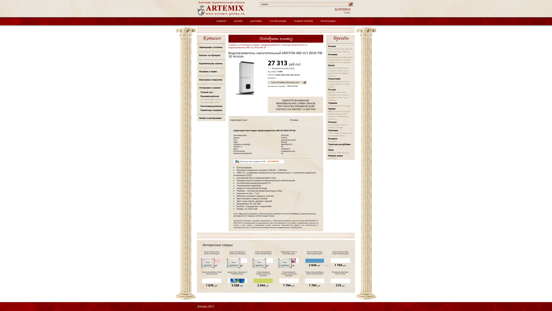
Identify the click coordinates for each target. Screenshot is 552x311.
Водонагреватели (210, 96)
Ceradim (344, 95)
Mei (350, 133)
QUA (345, 114)
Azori (339, 95)
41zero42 (336, 49)
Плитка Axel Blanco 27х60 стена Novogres (211, 273)
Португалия (334, 79)
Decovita (343, 111)
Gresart (346, 82)
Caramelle (332, 71)
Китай (331, 65)
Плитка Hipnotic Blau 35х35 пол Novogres (315, 253)
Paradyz (331, 128)
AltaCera (331, 92)
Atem (330, 106)
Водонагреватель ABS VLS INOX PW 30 (247, 47)
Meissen (337, 125)
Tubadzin (339, 128)
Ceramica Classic (335, 97)
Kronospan (344, 133)
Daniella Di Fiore (335, 73)
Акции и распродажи (210, 118)
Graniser (339, 114)
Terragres (347, 106)
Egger (337, 133)
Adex (350, 57)
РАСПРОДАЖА (328, 21)
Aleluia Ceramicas (335, 82)
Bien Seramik (333, 111)
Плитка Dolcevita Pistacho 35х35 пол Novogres (263, 274)
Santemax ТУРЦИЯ (336, 117)
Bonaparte (344, 68)
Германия (333, 131)
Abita (343, 49)
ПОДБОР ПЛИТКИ (303, 21)
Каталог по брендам (209, 55)
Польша (332, 122)
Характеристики (238, 119)
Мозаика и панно (208, 72)
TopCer (331, 87)
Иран (331, 150)
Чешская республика (339, 144)
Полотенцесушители (211, 106)
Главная (232, 45)
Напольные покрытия (210, 80)
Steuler (342, 136)
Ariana (345, 52)
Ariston (339, 92)
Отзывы (294, 119)
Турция (332, 109)
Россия (332, 90)
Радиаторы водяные (211, 110)
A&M (330, 57)
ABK (347, 49)
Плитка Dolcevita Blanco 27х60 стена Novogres (314, 273)
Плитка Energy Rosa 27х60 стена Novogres (237, 253)
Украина (332, 103)
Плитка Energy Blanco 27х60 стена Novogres (263, 253)
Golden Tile (337, 106)
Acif (329, 49)
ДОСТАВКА (256, 21)
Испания (332, 55)
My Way (345, 125)
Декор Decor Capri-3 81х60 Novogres (289, 253)
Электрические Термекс (211, 100)
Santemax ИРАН (335, 153)
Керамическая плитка (210, 64)
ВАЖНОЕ (221, 21)
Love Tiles (346, 84)
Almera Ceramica (343, 60)
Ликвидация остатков (210, 47)
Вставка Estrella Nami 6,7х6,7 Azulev (340, 273)
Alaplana (331, 60)
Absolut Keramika (340, 57)
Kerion (338, 84)
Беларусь (333, 139)
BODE (337, 68)
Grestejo (331, 84)
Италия (332, 46)
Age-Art (331, 68)
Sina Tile (345, 153)
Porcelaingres (333, 136)
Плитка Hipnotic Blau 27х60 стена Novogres (340, 253)
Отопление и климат (210, 88)
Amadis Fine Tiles (335, 62)
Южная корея (335, 156)
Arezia (339, 52)
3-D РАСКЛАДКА (278, 21)
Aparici (346, 62)
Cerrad (331, 125)
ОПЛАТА (238, 21)
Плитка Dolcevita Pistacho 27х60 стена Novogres (289, 274)
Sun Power (332, 158)
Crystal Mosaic (343, 71)
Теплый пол (207, 92)
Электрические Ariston (210, 102)
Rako (330, 147)
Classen (331, 133)
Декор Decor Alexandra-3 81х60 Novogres (237, 273)
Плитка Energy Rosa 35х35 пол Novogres (211, 253)
